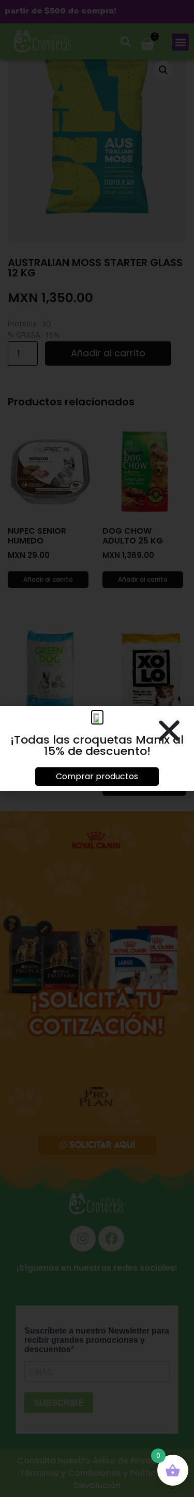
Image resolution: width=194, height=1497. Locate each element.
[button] (169, 730)
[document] (97, 748)
